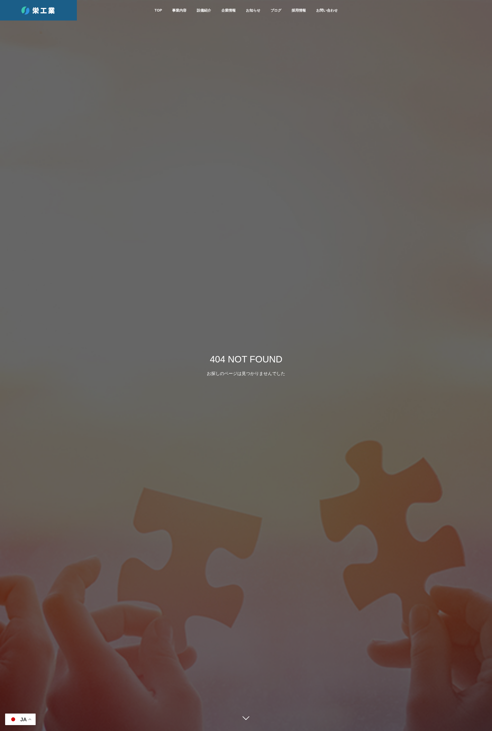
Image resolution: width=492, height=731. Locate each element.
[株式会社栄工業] (38, 10)
